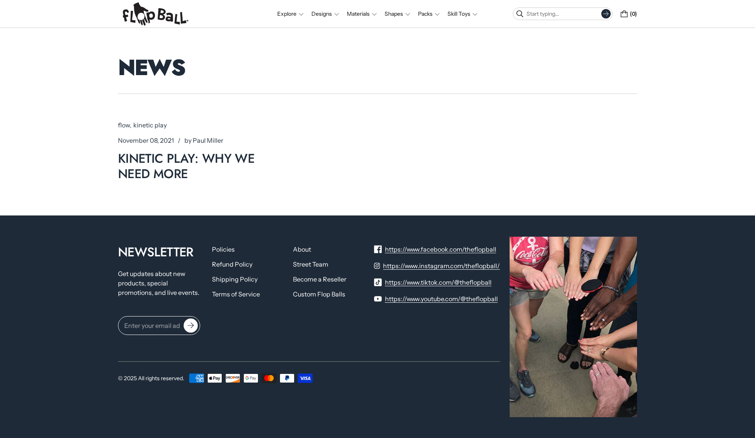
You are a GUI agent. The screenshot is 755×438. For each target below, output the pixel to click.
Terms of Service (236, 294)
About (302, 249)
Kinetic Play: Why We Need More (186, 165)
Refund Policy (232, 264)
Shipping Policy (235, 279)
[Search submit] (606, 14)
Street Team (310, 264)
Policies (223, 249)
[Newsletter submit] (191, 325)
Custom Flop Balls (319, 294)
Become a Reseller (319, 279)
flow (124, 125)
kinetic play (150, 125)
